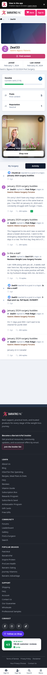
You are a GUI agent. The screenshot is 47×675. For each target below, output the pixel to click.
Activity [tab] (35, 166)
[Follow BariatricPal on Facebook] (5, 626)
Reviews (5, 484)
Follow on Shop (14, 633)
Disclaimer (37, 659)
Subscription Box (9, 492)
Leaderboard (7, 527)
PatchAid (6, 551)
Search (5, 540)
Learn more (5, 4)
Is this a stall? (13, 253)
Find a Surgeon (9, 536)
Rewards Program (10, 496)
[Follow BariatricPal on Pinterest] (19, 626)
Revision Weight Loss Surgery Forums (24, 259)
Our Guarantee (8, 603)
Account (5, 595)
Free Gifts (6, 512)
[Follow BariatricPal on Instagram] (12, 626)
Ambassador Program (12, 504)
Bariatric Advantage (11, 575)
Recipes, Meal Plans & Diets (14, 476)
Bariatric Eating (9, 567)
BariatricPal (7, 555)
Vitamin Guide (8, 488)
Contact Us (7, 599)
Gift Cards (6, 508)
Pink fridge (30, 189)
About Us (6, 464)
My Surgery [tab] (13, 166)
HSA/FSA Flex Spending (12, 472)
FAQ (4, 480)
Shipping (6, 587)
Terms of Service (12, 659)
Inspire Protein (8, 559)
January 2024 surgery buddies (20, 175)
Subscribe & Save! (10, 500)
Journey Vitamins (9, 571)
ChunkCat (15, 173)
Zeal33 (13, 189)
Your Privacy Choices (18, 664)
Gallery (5, 532)
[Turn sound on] (41, 119)
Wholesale (6, 607)
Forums (5, 523)
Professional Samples (11, 611)
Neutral (12, 107)
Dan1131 (29, 256)
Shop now (23, 153)
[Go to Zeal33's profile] (3, 187)
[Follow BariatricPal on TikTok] (26, 626)
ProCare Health (9, 563)
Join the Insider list (12, 447)
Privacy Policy (26, 659)
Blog (4, 468)
